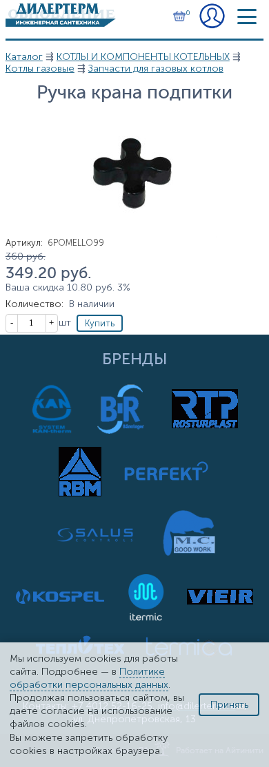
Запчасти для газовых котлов (155, 68)
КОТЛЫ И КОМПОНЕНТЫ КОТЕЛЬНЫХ (143, 57)
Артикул (24, 243)
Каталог (24, 57)
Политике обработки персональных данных (89, 678)
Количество (34, 304)
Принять (229, 705)
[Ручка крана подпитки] (134, 234)
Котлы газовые (40, 68)
